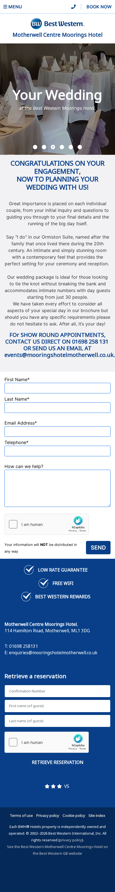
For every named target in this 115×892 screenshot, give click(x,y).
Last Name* (16, 399)
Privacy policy (47, 815)
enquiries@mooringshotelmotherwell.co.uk (53, 653)
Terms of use (21, 815)
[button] (35, 147)
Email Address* (20, 423)
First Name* (17, 379)
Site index (96, 815)
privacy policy (70, 839)
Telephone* (16, 442)
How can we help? (23, 466)
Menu (14, 6)
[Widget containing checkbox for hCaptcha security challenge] (46, 524)
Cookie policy (74, 815)
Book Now (99, 6)
